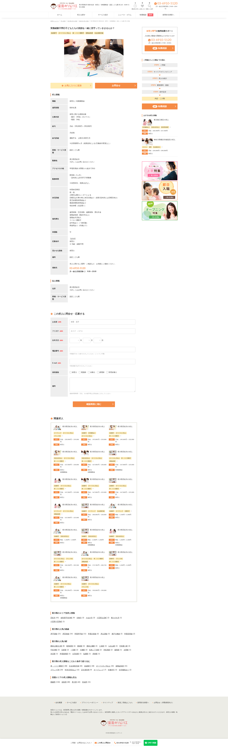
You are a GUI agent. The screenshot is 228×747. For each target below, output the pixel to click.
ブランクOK (54, 670)
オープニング (99, 670)
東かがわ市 (115, 618)
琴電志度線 (92, 634)
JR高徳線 (65, 634)
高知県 (84, 682)
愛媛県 (52, 682)
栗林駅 (79, 646)
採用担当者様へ (168, 15)
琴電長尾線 (128, 634)
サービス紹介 (103, 15)
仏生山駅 (111, 646)
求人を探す (81, 15)
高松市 (52, 618)
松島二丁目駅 (94, 650)
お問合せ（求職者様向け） (164, 702)
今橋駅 (82, 650)
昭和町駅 (69, 646)
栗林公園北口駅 (56, 646)
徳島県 (64, 682)
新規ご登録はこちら (125, 702)
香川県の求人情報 (72, 21)
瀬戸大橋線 (116, 634)
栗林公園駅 (91, 646)
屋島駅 (116, 650)
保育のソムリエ (54, 21)
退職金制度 (120, 666)
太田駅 (126, 650)
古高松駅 (75, 654)
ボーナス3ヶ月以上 (103, 666)
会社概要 (58, 702)
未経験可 (87, 666)
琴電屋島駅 (64, 654)
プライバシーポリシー (90, 702)
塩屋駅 (85, 654)
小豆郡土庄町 (102, 618)
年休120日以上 (70, 670)
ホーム (59, 15)
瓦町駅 (63, 650)
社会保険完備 (74, 666)
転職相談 (146, 15)
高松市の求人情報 (84, 21)
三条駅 (101, 646)
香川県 (74, 682)
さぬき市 (89, 618)
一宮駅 (73, 650)
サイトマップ (108, 702)
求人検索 (63, 21)
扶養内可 (111, 670)
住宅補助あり (124, 670)
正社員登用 (85, 670)
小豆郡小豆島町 (56, 621)
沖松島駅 (106, 650)
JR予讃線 (53, 634)
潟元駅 (52, 654)
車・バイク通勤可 (57, 666)
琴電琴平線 (78, 634)
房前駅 (95, 654)
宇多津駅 (53, 650)
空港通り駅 (123, 646)
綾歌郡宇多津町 (66, 618)
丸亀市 (79, 618)
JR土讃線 (104, 634)
